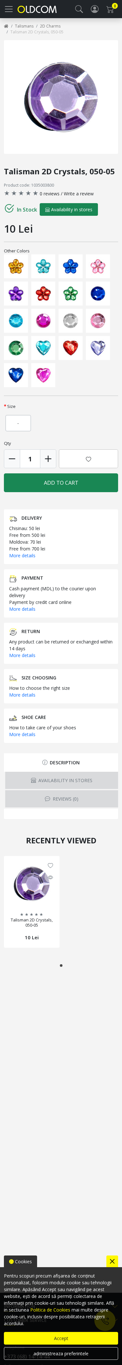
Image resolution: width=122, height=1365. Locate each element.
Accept (61, 1338)
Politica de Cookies (50, 1310)
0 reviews (50, 194)
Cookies (23, 1261)
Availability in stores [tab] (64, 780)
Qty (7, 443)
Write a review (79, 194)
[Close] (112, 1261)
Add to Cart (61, 482)
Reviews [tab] (64, 799)
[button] (79, 9)
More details (22, 555)
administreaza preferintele (61, 1353)
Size (11, 406)
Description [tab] (64, 762)
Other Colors (17, 251)
